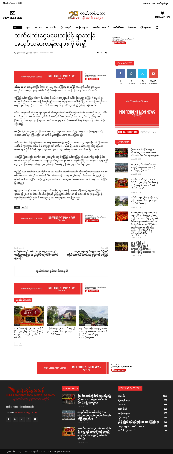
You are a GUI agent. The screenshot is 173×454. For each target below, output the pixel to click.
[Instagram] (15, 419)
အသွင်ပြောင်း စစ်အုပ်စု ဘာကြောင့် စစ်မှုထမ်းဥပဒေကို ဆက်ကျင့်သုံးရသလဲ (143, 167)
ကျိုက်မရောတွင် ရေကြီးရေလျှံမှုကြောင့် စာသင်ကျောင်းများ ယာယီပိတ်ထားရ (61, 331)
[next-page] (20, 344)
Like (120, 70)
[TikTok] (21, 419)
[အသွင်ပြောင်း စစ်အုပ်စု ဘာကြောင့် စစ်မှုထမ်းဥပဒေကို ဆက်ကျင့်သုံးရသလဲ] (121, 168)
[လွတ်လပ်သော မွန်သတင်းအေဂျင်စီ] (25, 271)
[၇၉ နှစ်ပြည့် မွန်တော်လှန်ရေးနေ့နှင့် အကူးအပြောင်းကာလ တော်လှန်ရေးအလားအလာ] (121, 246)
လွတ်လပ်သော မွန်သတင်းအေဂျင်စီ (27, 53)
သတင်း (24, 207)
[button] (157, 27)
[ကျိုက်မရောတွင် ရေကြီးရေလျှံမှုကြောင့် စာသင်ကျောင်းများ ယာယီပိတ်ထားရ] (61, 316)
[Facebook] (17, 235)
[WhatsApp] (35, 235)
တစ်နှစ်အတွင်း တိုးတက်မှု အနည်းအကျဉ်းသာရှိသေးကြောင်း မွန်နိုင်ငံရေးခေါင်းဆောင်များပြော (36, 254)
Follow (131, 70)
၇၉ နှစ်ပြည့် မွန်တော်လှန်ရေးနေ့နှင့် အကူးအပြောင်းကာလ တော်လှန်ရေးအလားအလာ (143, 247)
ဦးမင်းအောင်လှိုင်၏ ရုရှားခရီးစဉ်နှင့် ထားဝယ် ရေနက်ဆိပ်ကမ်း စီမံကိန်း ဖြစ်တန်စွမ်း (145, 152)
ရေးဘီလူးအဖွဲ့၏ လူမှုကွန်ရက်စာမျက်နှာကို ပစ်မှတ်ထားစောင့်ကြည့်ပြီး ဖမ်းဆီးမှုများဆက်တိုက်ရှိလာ (93, 333)
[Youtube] (35, 419)
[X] (23, 235)
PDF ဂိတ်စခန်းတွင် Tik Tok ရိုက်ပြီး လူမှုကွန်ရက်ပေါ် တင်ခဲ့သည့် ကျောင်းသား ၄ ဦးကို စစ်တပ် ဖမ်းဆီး (28, 333)
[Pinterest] (29, 235)
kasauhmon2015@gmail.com (26, 413)
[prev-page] (16, 344)
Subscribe (153, 70)
